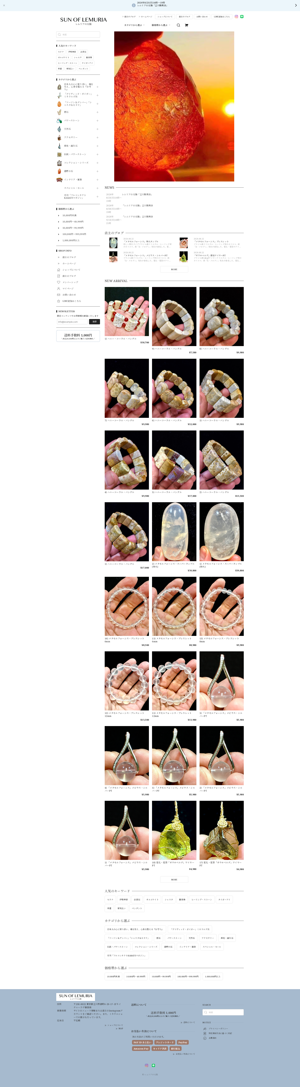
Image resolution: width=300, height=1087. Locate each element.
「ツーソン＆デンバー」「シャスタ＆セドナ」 (78, 103)
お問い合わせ (202, 16)
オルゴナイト (152, 899)
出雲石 (137, 899)
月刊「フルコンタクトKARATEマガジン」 (75, 196)
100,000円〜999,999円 (188, 976)
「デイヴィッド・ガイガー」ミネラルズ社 (78, 95)
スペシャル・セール (74, 188)
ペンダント (137, 908)
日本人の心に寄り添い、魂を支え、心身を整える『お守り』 (78, 87)
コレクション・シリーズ (76, 162)
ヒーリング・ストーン (201, 899)
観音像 (182, 899)
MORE (174, 269)
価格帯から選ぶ (159, 25)
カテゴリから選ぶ (133, 25)
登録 (94, 321)
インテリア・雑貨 (73, 179)
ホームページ (146, 16)
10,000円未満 (113, 976)
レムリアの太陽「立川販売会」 (137, 194)
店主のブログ (130, 16)
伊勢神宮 (124, 899)
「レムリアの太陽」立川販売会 (137, 205)
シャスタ (169, 899)
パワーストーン (72, 120)
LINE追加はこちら (222, 16)
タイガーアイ (224, 899)
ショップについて (165, 16)
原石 (66, 112)
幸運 (109, 908)
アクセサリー (71, 137)
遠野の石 (68, 171)
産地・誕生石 (71, 146)
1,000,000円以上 (212, 976)
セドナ (110, 899)
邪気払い (122, 908)
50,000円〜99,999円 (161, 976)
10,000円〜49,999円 (135, 976)
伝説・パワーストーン (75, 154)
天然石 (67, 129)
